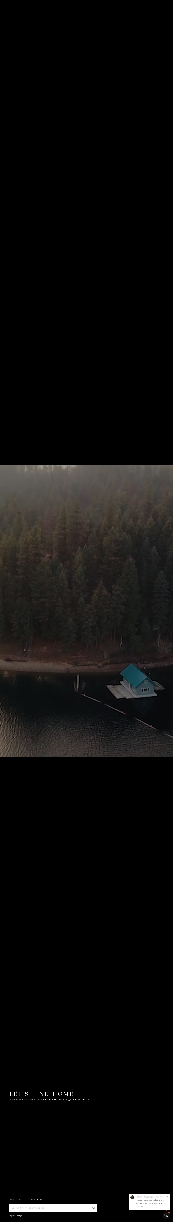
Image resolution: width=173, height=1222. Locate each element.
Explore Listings (15, 1216)
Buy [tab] (12, 1200)
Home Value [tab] (35, 1200)
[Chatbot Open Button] (166, 1215)
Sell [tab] (21, 1200)
